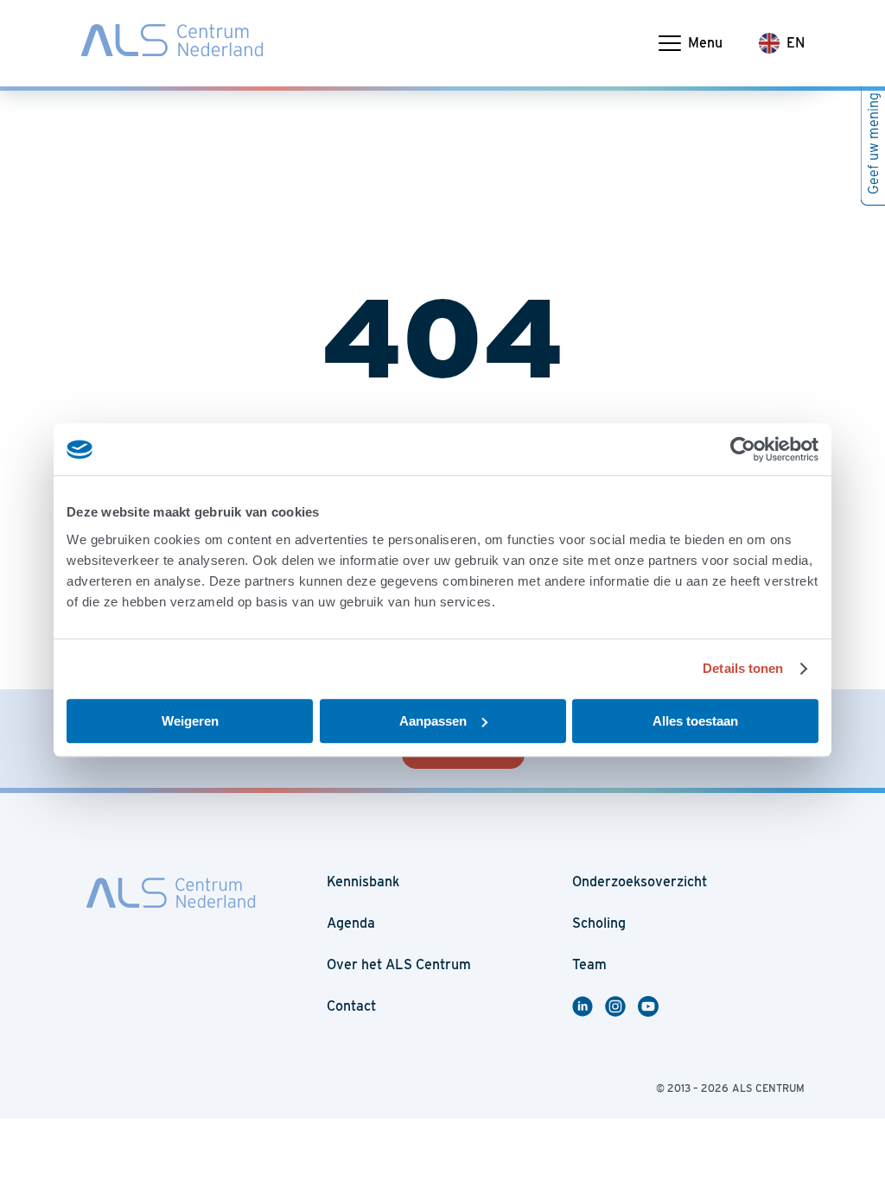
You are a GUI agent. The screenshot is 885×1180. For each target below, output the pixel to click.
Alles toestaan (695, 721)
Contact (351, 1006)
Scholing (599, 923)
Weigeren (190, 721)
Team (589, 964)
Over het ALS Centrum (399, 964)
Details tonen (743, 668)
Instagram (618, 1006)
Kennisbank (363, 881)
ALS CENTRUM (768, 1088)
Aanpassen (433, 721)
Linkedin (588, 1006)
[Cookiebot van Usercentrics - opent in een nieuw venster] (742, 449)
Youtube (654, 1006)
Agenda (351, 923)
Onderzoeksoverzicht (639, 881)
